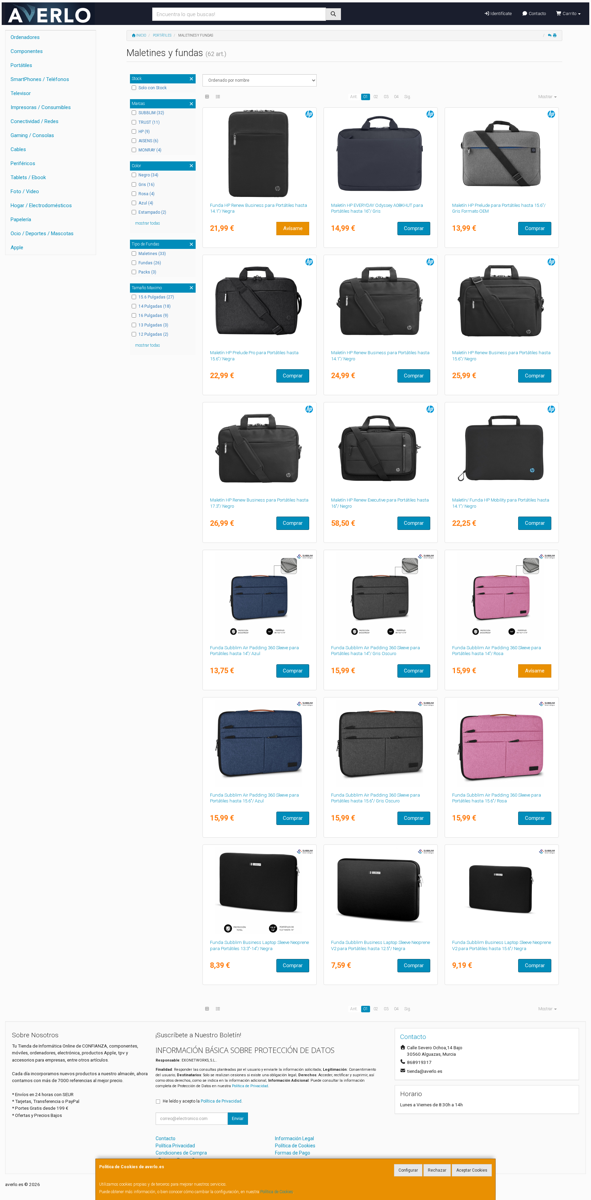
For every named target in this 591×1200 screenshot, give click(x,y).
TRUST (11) (149, 122)
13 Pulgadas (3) (153, 325)
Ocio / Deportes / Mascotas (42, 233)
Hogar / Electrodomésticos (41, 205)
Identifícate (500, 13)
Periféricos (23, 163)
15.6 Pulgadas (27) (156, 297)
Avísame (293, 228)
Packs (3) (147, 272)
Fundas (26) (150, 263)
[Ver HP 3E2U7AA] (259, 153)
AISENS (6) (148, 140)
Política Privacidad (175, 1145)
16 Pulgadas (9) (153, 315)
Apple (17, 247)
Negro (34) (148, 175)
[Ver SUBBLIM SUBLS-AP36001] (380, 596)
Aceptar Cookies (471, 1170)
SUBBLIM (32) (151, 112)
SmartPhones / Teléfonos (40, 79)
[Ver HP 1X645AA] (259, 301)
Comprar (414, 228)
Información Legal (294, 1138)
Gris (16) (147, 184)
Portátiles (21, 65)
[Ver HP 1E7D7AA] (502, 153)
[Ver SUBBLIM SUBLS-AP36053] (502, 743)
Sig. (407, 96)
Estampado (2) (152, 212)
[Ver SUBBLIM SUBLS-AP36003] (259, 596)
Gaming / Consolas (32, 135)
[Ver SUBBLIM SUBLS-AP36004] (502, 596)
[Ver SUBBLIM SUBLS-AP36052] (259, 743)
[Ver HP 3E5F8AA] (502, 301)
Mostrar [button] (545, 96)
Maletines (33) (152, 253)
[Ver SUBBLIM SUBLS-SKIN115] (502, 890)
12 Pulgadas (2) (153, 334)
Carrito (569, 13)
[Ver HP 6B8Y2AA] (380, 448)
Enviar (238, 1118)
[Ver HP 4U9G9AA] (502, 448)
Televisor (21, 93)
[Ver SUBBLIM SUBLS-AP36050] (380, 743)
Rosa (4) (147, 193)
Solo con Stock (153, 87)
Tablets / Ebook (28, 177)
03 (386, 96)
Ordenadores (25, 37)
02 (375, 96)
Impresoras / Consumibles (41, 107)
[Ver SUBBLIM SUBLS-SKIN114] (259, 890)
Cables (18, 149)
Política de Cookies (276, 1191)
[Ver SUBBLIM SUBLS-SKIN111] (380, 890)
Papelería (21, 219)
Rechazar (437, 1170)
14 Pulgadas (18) (155, 306)
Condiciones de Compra (181, 1153)
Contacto (537, 13)
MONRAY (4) (150, 150)
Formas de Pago (292, 1153)
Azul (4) (146, 203)
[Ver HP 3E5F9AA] (380, 301)
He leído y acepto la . (202, 1101)
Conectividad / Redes (34, 121)
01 (365, 96)
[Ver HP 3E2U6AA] (259, 448)
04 (396, 96)
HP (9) (144, 131)
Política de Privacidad (250, 1086)
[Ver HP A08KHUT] (380, 153)
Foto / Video (25, 191)
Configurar (408, 1170)
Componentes (27, 51)
